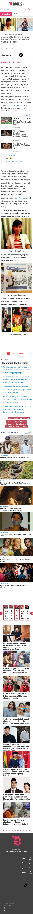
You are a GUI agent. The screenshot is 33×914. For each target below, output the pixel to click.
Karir (30, 868)
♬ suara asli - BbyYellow (14, 162)
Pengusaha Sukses (13, 426)
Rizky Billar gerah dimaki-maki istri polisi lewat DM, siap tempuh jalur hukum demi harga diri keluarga (16, 671)
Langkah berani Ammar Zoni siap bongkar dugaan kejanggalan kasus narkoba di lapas (15, 822)
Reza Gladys (15, 105)
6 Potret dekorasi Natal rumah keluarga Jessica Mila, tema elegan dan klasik (16, 696)
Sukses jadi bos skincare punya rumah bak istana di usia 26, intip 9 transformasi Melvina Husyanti (17, 409)
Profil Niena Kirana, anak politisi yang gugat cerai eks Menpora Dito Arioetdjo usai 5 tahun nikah (15, 797)
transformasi (20, 198)
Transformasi (12, 422)
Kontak (24, 863)
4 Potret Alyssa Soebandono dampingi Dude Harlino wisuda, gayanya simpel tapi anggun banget (16, 772)
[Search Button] (29, 9)
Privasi (24, 873)
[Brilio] (16, 4)
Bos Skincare (24, 418)
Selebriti (24, 426)
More (9, 9)
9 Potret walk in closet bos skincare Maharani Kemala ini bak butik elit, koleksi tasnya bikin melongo (16, 379)
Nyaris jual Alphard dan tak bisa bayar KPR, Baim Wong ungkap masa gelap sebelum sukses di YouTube (15, 646)
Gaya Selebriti (21, 424)
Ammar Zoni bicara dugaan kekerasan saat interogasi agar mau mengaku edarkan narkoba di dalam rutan (16, 747)
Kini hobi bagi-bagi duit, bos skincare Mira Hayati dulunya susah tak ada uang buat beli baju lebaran (17, 399)
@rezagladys (10, 155)
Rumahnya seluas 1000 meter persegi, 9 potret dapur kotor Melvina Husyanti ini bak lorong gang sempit (17, 370)
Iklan (23, 858)
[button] (14, 14)
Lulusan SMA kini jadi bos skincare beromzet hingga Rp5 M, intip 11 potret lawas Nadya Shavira (17, 389)
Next (21, 353)
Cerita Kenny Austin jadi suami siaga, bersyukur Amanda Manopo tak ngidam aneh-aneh (16, 721)
